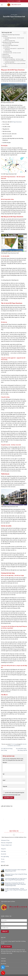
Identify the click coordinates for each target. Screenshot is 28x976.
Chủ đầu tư (5, 66)
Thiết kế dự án (6, 54)
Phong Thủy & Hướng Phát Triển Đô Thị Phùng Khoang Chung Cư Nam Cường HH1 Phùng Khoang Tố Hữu (15, 884)
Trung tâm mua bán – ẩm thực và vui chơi (13, 52)
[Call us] (14, 835)
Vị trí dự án (5, 36)
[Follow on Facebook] (15, 1)
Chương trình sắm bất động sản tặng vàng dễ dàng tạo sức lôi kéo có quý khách (15, 61)
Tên (4, 774)
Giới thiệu (3, 851)
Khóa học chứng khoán (6, 842)
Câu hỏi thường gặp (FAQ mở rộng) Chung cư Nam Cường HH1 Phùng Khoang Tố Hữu (16, 879)
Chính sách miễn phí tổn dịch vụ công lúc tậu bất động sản (15, 64)
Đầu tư (24, 951)
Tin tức (2, 859)
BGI (21, 744)
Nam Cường (9, 953)
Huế (23, 744)
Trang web (5, 786)
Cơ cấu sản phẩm (8, 43)
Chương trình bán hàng (8, 57)
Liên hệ (2, 861)
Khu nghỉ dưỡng (5, 856)
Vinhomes (3, 953)
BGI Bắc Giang (15, 951)
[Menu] (2, 4)
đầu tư (9, 229)
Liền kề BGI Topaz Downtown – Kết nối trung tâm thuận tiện (14, 39)
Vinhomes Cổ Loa (5, 840)
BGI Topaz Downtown (16, 121)
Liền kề (25, 184)
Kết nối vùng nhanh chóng (10, 40)
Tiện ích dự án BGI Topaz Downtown (10, 45)
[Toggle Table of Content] (24, 33)
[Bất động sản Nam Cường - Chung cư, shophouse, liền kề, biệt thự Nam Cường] (14, 4)
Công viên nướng (8, 51)
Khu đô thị (3, 854)
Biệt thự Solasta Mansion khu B (8, 949)
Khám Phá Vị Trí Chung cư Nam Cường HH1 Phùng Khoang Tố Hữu (15, 870)
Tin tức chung (14, 14)
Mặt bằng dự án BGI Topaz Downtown (11, 42)
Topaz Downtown (17, 745)
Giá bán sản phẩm (6, 56)
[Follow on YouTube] (19, 1)
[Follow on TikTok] (17, 1)
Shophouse (11, 745)
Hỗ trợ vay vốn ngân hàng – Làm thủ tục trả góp (14, 59)
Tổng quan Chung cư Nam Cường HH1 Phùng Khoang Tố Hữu (16, 875)
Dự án (20, 951)
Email (4, 780)
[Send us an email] (18, 1)
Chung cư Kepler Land (6, 845)
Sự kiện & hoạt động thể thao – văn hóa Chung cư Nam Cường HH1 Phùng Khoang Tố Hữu (16, 890)
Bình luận (5, 762)
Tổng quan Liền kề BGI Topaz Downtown (11, 34)
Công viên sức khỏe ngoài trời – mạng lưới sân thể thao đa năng (14, 49)
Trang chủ (3, 848)
